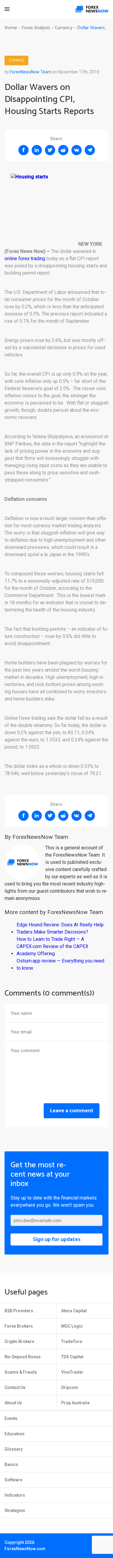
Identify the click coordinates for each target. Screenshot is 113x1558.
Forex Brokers (19, 1326)
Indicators (15, 1495)
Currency (16, 60)
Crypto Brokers (19, 1341)
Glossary (14, 1449)
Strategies (15, 1510)
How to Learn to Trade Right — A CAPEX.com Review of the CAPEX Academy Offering (52, 946)
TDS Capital (72, 1356)
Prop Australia (75, 1402)
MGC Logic (72, 1326)
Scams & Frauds (21, 1372)
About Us (13, 1402)
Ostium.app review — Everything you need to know (60, 964)
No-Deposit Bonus (23, 1356)
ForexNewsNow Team (31, 71)
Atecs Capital (74, 1310)
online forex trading (25, 258)
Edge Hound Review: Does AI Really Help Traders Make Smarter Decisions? (60, 928)
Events (11, 1418)
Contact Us (15, 1387)
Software (13, 1479)
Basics (11, 1464)
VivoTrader (72, 1372)
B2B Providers (19, 1310)
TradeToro (71, 1341)
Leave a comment (71, 1110)
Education (14, 1433)
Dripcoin (69, 1387)
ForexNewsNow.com (25, 1548)
